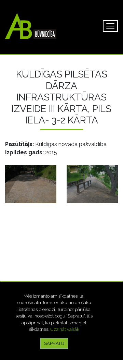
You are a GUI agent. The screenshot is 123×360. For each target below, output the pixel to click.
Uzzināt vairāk (64, 329)
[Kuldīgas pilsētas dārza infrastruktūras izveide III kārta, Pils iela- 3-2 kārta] (30, 184)
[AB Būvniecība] (30, 25)
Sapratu (54, 343)
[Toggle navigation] (110, 26)
